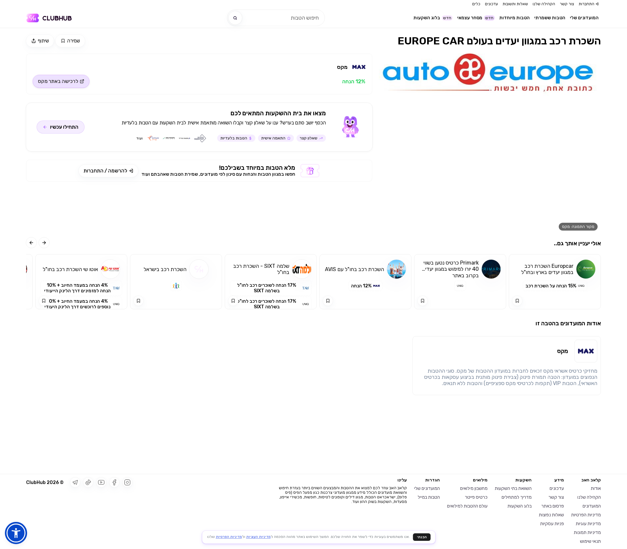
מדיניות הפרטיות (586, 515)
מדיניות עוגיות (588, 523)
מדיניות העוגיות (258, 537)
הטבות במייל (429, 497)
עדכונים (491, 4)
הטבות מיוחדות (514, 18)
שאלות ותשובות (515, 4)
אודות (596, 488)
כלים (476, 4)
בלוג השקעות (432, 18)
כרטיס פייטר (476, 497)
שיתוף (43, 41)
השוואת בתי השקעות (513, 488)
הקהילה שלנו (544, 4)
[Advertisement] (199, 209)
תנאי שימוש (590, 541)
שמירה (73, 41)
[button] (16, 533)
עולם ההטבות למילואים (467, 506)
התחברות (586, 4)
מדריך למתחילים (517, 497)
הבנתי (422, 537)
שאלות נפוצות (551, 515)
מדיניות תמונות (587, 532)
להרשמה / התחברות (105, 171)
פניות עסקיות (552, 523)
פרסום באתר (552, 506)
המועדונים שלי (584, 18)
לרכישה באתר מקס (58, 81)
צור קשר (567, 4)
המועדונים (592, 506)
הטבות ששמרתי (549, 18)
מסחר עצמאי (475, 18)
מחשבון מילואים (474, 488)
